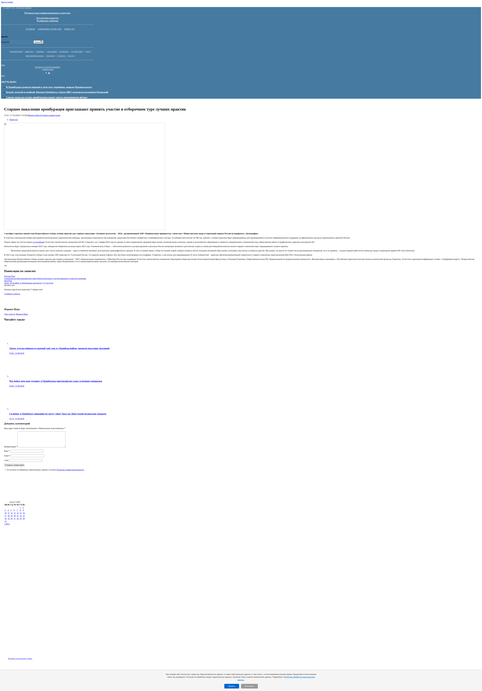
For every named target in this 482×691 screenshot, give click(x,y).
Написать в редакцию (47, 67)
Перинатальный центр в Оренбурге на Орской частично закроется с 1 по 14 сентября (356, 489)
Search (37, 42)
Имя (6, 451)
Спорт (87, 52)
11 (9, 513)
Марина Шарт (34, 115)
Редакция (18, 657)
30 (24, 518)
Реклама (30, 657)
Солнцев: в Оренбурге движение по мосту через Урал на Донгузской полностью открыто (426, 482)
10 (6, 513)
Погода (71, 56)
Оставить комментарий (50, 115)
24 (6, 518)
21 (18, 516)
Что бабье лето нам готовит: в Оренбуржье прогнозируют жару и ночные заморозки (150, 482)
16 (24, 513)
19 (12, 516)
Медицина (64, 52)
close (3, 65)
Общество (29, 52)
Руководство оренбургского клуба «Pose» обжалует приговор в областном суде (47, 497)
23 (24, 516)
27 (15, 518)
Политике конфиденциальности (70, 470)
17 (6, 516)
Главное (30, 29)
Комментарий (10, 447)
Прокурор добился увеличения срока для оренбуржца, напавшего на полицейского (243, 482)
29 (21, 518)
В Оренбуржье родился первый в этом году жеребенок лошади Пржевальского (49, 87)
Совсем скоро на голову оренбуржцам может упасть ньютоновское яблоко (46, 97)
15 (21, 513)
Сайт (6, 460)
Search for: (5, 42)
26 (12, 518)
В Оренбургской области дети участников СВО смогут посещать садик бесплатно (333, 482)
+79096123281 (47, 69)
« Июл (7, 524)
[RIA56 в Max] (49, 73)
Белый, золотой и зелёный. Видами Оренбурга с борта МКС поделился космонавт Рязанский (57, 92)
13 (15, 513)
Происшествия (16, 52)
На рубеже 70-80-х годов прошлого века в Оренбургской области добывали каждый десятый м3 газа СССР (63, 489)
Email (7, 456)
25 (9, 518)
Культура (61, 56)
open (3, 76)
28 (18, 518)
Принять (231, 686)
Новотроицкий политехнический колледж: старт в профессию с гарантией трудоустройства (172, 489)
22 (21, 516)
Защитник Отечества (50, 29)
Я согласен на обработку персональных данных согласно (45, 470)
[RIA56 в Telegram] (46, 73)
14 (18, 513)
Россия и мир (77, 52)
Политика (40, 52)
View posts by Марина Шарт (16, 314)
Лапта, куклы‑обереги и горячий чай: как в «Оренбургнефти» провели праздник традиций (54, 482)
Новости (69, 29)
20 (15, 516)
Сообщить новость (12, 294)
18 (9, 516)
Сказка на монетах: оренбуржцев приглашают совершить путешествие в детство (266, 489)
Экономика (52, 52)
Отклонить (249, 686)
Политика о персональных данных (20, 658)
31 (6, 521)
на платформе (39, 242)
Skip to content (7, 2)
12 (12, 513)
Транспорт (50, 56)
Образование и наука (35, 56)
